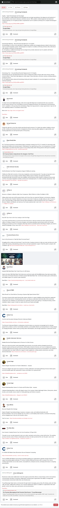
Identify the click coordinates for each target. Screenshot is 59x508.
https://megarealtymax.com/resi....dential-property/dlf (14, 149)
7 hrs (16, 13)
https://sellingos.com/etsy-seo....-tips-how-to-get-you (34, 225)
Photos (18, 7)
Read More (4, 114)
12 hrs (8, 124)
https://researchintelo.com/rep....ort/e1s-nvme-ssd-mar (15, 455)
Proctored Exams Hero (13, 235)
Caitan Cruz (10, 315)
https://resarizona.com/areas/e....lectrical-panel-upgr (24, 351)
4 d (7, 268)
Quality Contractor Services (14, 338)
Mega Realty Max (11, 140)
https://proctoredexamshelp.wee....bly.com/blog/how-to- (22, 245)
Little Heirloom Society (13, 166)
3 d (7, 168)
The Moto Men (10, 428)
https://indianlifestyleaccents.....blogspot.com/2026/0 (14, 395)
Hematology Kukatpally (21, 12)
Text (11, 7)
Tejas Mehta (10, 404)
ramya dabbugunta (18, 473)
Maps (26, 7)
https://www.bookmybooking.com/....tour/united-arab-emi (21, 280)
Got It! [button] (55, 504)
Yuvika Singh (10, 361)
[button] (26, 2)
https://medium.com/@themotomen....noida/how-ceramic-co (16, 438)
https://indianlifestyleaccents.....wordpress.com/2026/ (14, 373)
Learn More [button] (40, 504)
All (4, 7)
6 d (13, 474)
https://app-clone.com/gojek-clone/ (15, 110)
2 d (7, 141)
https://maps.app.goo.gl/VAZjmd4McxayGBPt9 (13, 23)
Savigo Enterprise (11, 123)
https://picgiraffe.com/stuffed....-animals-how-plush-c (15, 180)
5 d (7, 316)
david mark (10, 98)
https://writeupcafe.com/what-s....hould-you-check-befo (21, 305)
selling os (9, 190)
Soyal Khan (10, 267)
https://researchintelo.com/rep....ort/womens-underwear (15, 322)
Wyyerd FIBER (10, 290)
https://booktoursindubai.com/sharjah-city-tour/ (21, 418)
